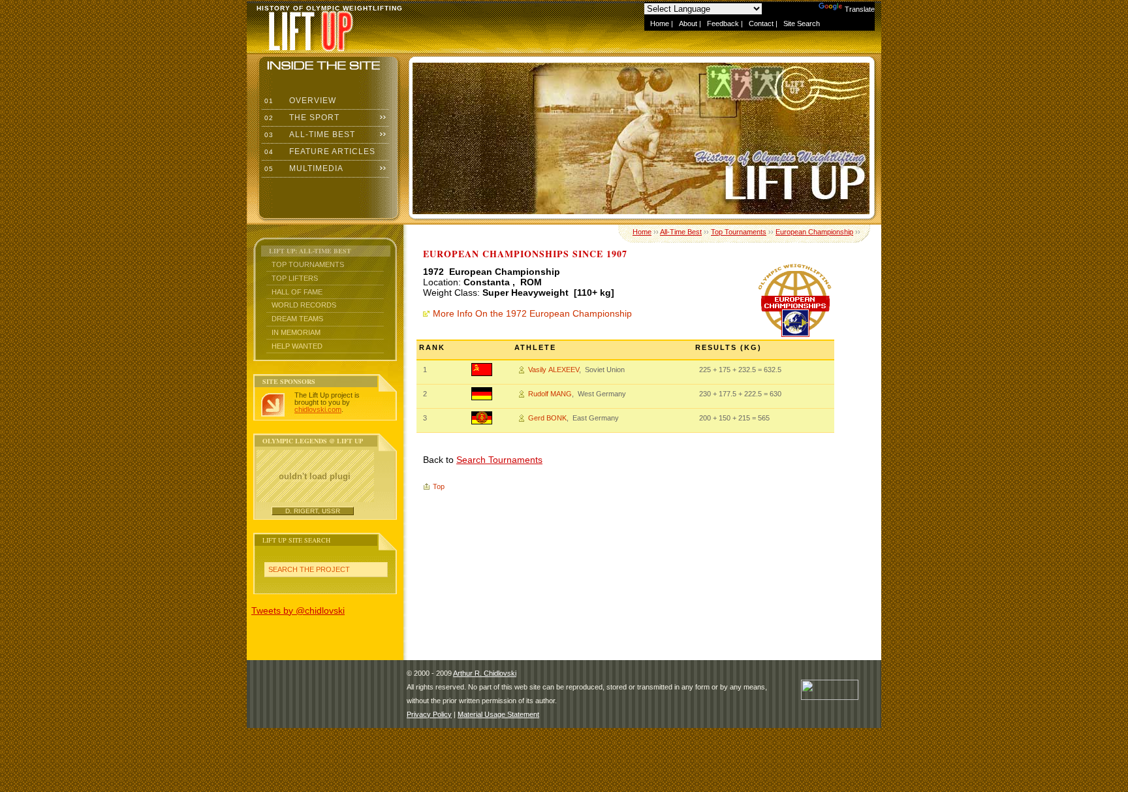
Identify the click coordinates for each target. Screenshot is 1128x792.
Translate (860, 9)
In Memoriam (296, 332)
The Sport (300, 117)
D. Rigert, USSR (312, 511)
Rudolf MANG (550, 394)
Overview (299, 100)
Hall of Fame (297, 292)
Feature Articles (318, 151)
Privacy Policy (429, 714)
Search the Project (309, 569)
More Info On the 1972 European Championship (532, 313)
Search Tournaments (499, 459)
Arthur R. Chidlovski (484, 673)
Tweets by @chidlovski (298, 610)
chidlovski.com (317, 409)
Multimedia (302, 168)
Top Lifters (295, 278)
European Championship (814, 232)
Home (659, 23)
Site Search (801, 23)
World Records (304, 305)
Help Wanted (297, 346)
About (688, 23)
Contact (761, 23)
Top (439, 486)
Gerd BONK (547, 418)
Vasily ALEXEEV (553, 369)
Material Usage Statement (498, 714)
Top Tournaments (308, 264)
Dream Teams (297, 319)
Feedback (723, 23)
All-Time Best (308, 134)
